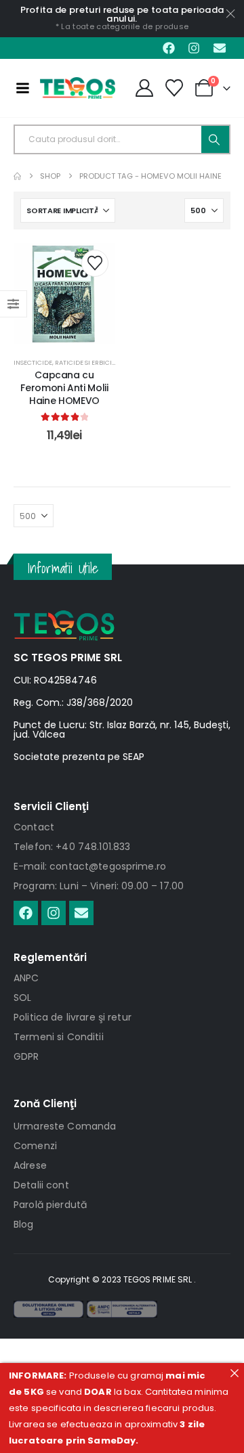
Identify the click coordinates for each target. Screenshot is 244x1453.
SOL (22, 997)
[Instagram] (194, 48)
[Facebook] (169, 48)
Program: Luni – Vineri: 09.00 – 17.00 (99, 886)
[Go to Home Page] (17, 176)
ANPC (26, 978)
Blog (24, 1224)
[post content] (64, 293)
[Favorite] (174, 88)
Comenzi (35, 1146)
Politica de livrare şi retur (72, 1017)
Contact (34, 827)
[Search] (215, 139)
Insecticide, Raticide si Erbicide (67, 362)
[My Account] (144, 88)
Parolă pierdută (50, 1204)
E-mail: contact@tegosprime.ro (90, 866)
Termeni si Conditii (59, 1037)
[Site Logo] (77, 88)
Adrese (30, 1165)
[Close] (234, 1373)
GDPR (26, 1056)
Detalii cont (41, 1185)
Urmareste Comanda (65, 1126)
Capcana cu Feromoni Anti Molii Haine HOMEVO (64, 387)
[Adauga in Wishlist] (95, 263)
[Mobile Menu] (22, 88)
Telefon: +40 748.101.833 (72, 846)
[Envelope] (219, 48)
